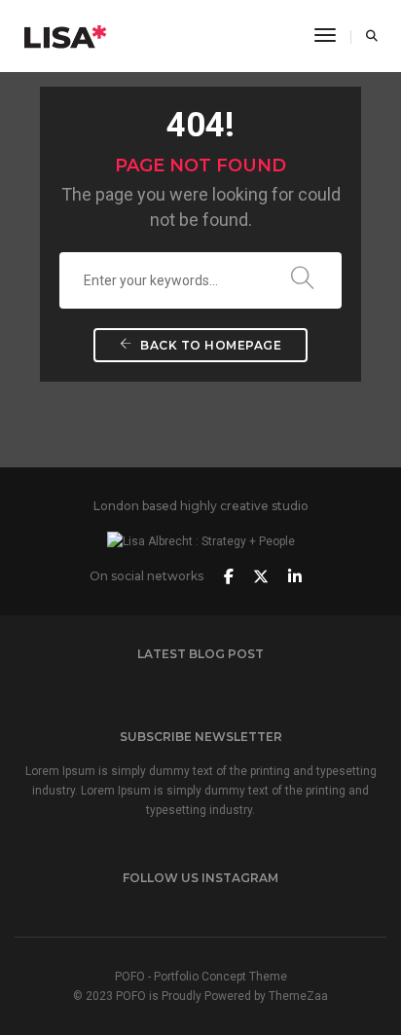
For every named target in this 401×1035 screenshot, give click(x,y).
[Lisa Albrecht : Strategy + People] (66, 35)
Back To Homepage (209, 345)
